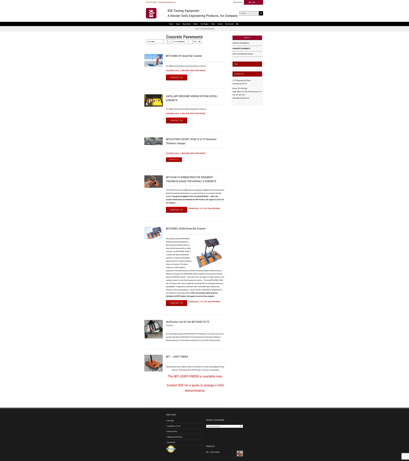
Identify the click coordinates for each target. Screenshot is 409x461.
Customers (171, 442)
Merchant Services (171, 453)
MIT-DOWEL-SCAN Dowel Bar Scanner (186, 228)
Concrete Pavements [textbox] (224, 426)
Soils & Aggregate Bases (243, 54)
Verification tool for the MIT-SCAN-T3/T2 (188, 321)
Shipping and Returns (174, 437)
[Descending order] (170, 41)
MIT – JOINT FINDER (177, 356)
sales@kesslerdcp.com (167, 2)
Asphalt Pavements (241, 43)
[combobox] (224, 426)
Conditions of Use (173, 426)
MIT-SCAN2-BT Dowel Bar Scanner (184, 55)
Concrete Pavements (241, 49)
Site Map (170, 421)
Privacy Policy (172, 431)
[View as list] (199, 42)
